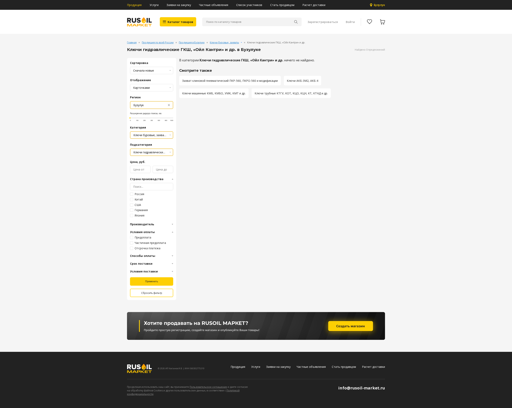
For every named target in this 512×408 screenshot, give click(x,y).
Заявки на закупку (179, 5)
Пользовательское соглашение (208, 387)
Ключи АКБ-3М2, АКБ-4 (302, 81)
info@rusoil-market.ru (361, 388)
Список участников (249, 5)
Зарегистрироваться (323, 22)
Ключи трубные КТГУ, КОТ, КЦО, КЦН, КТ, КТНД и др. (291, 93)
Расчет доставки (313, 5)
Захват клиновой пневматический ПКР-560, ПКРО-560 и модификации (230, 81)
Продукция (134, 5)
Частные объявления (213, 5)
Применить (151, 281)
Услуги (154, 5)
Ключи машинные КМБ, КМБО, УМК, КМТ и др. (214, 93)
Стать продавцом (282, 5)
